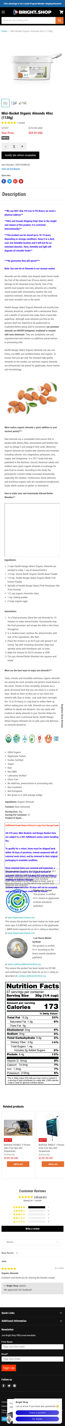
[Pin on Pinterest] (21, 181)
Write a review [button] (32, 1228)
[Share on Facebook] (4, 181)
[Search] (59, 20)
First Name (7, 1342)
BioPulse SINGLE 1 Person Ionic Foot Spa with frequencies (51, 1147)
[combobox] (28, 20)
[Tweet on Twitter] (9, 181)
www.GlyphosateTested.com (21, 917)
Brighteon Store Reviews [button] (62, 716)
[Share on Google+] (15, 181)
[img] (9, 1268)
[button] (9, 122)
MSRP (5, 128)
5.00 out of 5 (40, 1197)
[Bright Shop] (32, 12)
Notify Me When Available (20, 155)
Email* (5, 1354)
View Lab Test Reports (11, 169)
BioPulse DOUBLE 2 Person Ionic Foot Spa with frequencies (17, 1147)
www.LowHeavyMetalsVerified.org (24, 964)
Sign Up (9, 1368)
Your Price (8, 133)
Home (4, 31)
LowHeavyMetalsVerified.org (32, 976)
